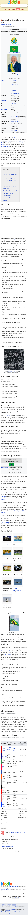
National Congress (18, 240)
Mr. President (14, 80)
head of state (8, 141)
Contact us (21, 911)
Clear (23, 5)
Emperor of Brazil (14, 116)
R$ (11, 132)
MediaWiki (8, 910)
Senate (13, 214)
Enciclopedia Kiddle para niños (7, 913)
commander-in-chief (5, 146)
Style (2, 80)
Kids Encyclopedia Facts (6, 24)
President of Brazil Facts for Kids (8, 893)
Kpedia (17, 9)
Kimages (13, 9)
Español (22, 9)
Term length (4, 109)
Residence (3, 100)
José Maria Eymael (3, 804)
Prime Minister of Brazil (15, 117)
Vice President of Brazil (7, 846)
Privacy (15, 911)
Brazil (2, 143)
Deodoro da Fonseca (15, 121)
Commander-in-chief (15, 93)
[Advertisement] (14, 14)
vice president (7, 415)
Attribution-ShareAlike (6, 889)
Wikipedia (13, 909)
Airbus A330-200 (5, 522)
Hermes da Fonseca (11, 371)
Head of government (15, 91)
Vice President (14, 130)
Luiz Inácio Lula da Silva (14, 74)
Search (25, 5)
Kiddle (2, 911)
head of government (19, 141)
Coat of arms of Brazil (14, 44)
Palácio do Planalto (15, 103)
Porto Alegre (17, 511)
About (11, 911)
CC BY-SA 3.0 (15, 906)
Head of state (13, 90)
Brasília (15, 486)
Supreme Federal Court (6, 650)
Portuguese (15, 137)
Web (5, 9)
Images (9, 9)
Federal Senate (7, 654)
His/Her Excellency (15, 84)
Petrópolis (3, 496)
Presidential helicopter (7, 605)
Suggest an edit (15, 897)
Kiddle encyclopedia (13, 886)
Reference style (4, 467)
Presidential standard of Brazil (14, 52)
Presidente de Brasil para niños (18, 832)
